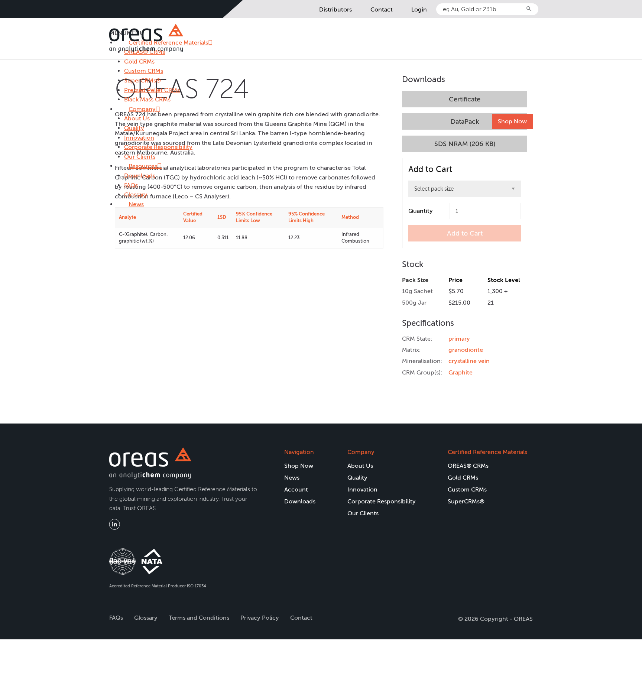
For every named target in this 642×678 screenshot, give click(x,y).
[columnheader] (147, 217)
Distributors (335, 9)
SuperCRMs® (142, 80)
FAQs (131, 185)
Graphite (460, 372)
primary (459, 338)
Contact (381, 9)
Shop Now (512, 121)
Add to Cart (465, 233)
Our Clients (139, 156)
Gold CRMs (139, 61)
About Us (137, 118)
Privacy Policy (259, 617)
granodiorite (465, 349)
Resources (143, 165)
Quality (134, 128)
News (136, 204)
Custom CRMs (143, 70)
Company (142, 109)
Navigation (299, 451)
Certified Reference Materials (487, 451)
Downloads (139, 175)
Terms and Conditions (199, 617)
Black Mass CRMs (147, 99)
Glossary (135, 194)
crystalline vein (469, 360)
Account (296, 489)
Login (419, 9)
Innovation (139, 137)
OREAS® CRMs (468, 465)
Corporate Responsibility (158, 146)
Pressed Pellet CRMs (152, 90)
